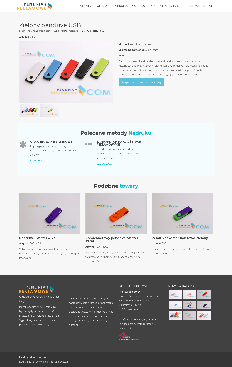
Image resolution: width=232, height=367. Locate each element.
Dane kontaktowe (199, 5)
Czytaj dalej (38, 160)
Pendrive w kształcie (165, 5)
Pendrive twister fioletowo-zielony (180, 238)
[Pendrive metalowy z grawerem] (189, 315)
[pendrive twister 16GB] (204, 304)
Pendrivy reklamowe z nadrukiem (34, 30)
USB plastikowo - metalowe (65, 30)
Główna (86, 5)
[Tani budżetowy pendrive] (189, 294)
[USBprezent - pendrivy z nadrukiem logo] (129, 336)
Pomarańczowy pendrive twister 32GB (111, 239)
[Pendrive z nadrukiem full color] (204, 294)
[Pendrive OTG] (175, 315)
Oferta (102, 5)
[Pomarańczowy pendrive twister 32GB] (116, 214)
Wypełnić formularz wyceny (141, 82)
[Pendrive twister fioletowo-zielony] (182, 214)
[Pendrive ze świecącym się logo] (175, 294)
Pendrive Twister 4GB (37, 238)
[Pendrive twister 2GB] (189, 304)
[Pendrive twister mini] (175, 304)
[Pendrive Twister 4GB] (49, 214)
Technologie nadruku (128, 5)
